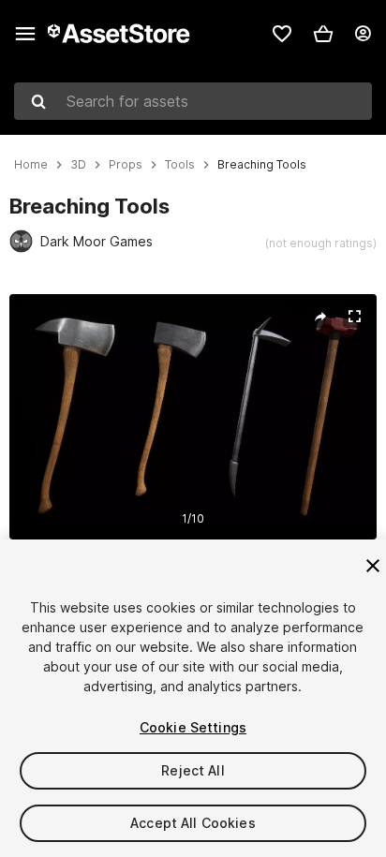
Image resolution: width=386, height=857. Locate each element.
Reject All (192, 770)
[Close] (373, 565)
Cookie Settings (193, 727)
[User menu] (362, 33)
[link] (282, 33)
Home (31, 164)
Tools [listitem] (180, 164)
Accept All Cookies (193, 823)
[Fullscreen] (354, 316)
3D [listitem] (78, 164)
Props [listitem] (125, 164)
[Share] (320, 316)
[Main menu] (25, 33)
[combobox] (193, 101)
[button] (323, 33)
